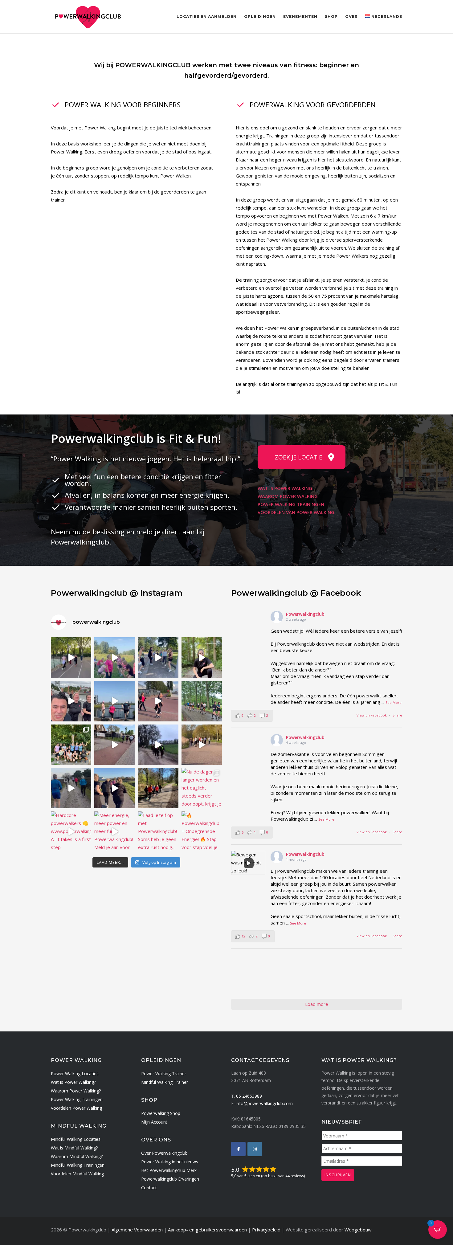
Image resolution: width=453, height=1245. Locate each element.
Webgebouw (358, 1230)
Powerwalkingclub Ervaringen (170, 1179)
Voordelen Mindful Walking (77, 1174)
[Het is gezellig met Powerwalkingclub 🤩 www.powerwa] (114, 701)
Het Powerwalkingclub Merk (169, 1170)
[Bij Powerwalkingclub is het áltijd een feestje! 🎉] (158, 745)
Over (351, 16)
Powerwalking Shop (160, 1113)
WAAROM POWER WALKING (288, 496)
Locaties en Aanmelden (207, 16)
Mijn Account (154, 1122)
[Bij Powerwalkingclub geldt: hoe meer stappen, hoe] (114, 745)
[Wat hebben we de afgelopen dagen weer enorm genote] (71, 745)
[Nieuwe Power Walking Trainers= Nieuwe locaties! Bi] (71, 701)
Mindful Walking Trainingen (77, 1165)
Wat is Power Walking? (73, 1082)
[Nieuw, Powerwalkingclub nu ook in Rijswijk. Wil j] (202, 657)
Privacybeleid (266, 1230)
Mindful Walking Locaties (75, 1139)
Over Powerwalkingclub (164, 1153)
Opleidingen (260, 16)
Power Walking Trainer (163, 1073)
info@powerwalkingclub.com (264, 1103)
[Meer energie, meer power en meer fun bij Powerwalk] (114, 831)
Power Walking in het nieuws (169, 1162)
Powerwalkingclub (305, 614)
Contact (149, 1187)
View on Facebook (372, 715)
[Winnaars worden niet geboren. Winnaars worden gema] (158, 701)
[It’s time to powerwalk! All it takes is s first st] (114, 788)
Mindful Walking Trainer (164, 1082)
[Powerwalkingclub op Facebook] (238, 1149)
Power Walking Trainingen (77, 1099)
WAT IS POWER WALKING (285, 488)
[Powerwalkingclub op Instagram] (254, 1149)
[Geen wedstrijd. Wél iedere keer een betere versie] (71, 657)
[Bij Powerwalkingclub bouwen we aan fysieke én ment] (202, 701)
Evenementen (300, 16)
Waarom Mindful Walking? (77, 1156)
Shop (331, 16)
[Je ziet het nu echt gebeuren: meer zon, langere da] (158, 788)
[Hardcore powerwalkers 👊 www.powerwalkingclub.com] (71, 831)
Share (397, 715)
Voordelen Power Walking (76, 1108)
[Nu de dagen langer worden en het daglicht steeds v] (202, 788)
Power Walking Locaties (75, 1073)
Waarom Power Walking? (76, 1091)
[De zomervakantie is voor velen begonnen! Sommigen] (114, 657)
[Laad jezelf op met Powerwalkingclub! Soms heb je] (158, 831)
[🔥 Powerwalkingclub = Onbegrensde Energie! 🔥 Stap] (202, 831)
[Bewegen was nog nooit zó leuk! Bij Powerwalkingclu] (158, 657)
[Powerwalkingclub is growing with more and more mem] (202, 745)
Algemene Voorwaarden (137, 1230)
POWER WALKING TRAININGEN (291, 504)
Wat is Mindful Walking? (74, 1148)
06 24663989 (249, 1096)
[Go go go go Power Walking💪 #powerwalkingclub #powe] (71, 788)
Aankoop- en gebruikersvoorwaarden (207, 1230)
